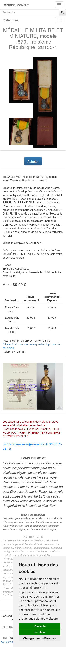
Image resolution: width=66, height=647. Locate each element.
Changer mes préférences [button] (39, 638)
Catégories (11, 20)
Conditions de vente (12, 641)
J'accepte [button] (40, 626)
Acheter (33, 161)
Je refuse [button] (39, 632)
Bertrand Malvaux (16, 4)
